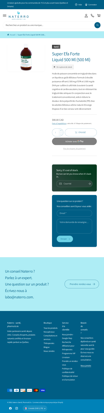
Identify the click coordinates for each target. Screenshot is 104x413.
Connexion (92, 4)
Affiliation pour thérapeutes (68, 347)
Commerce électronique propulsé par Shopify (47, 402)
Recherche (66, 342)
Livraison (66, 357)
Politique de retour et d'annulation (70, 378)
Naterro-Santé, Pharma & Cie (21, 402)
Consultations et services (50, 337)
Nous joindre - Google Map (68, 336)
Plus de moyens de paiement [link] (74, 148)
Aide (80, 4)
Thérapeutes (49, 343)
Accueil (12, 34)
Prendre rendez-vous (80, 284)
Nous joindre (86, 365)
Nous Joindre (49, 351)
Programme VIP (68, 353)
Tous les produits (51, 328)
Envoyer (64, 239)
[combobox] (52, 25)
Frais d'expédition (59, 123)
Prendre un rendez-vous (70, 363)
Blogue (47, 347)
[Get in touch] (92, 15)
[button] (4, 15)
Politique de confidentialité (68, 370)
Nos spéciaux (49, 331)
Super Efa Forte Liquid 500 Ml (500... (31, 34)
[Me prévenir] (89, 183)
